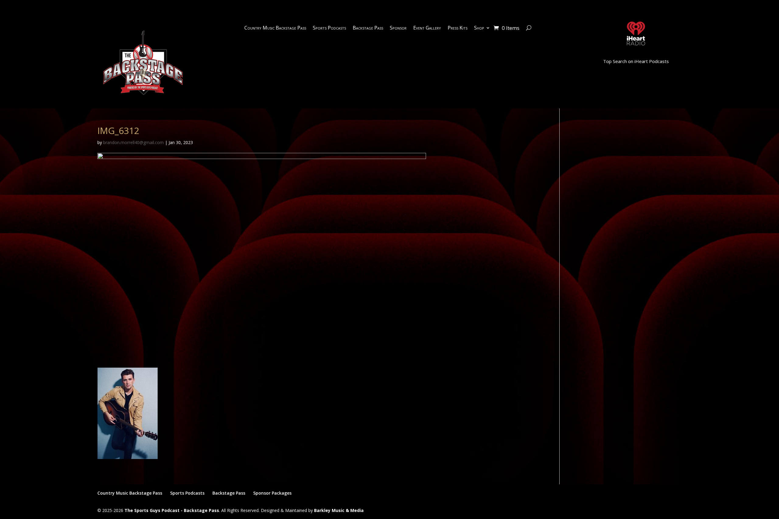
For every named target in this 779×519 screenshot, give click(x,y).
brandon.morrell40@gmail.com (133, 142)
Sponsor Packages (272, 493)
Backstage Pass (368, 28)
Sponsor (398, 28)
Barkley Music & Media (339, 510)
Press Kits (457, 28)
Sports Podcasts (329, 28)
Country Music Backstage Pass (275, 28)
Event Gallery (427, 28)
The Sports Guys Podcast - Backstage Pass (171, 510)
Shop (479, 28)
